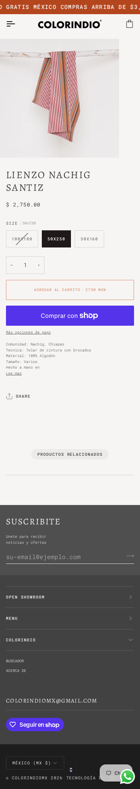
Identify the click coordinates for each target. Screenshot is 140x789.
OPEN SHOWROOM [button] (25, 597)
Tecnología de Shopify (97, 777)
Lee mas (14, 373)
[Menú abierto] (17, 24)
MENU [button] (12, 618)
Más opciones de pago (28, 332)
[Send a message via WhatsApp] (127, 776)
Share (23, 396)
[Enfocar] (14, 143)
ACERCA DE (16, 670)
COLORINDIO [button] (21, 640)
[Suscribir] (128, 556)
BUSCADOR (15, 660)
